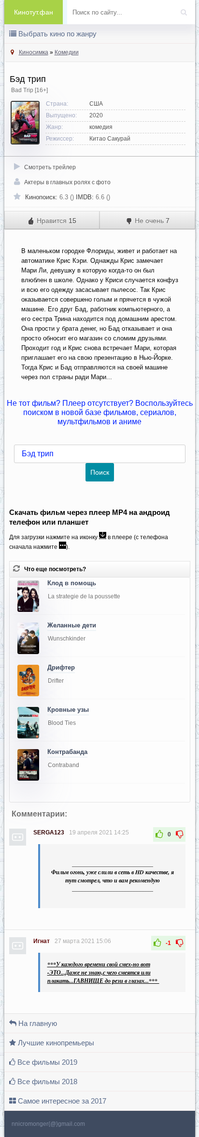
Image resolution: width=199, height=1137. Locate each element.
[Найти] (186, 9)
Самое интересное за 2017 (61, 1101)
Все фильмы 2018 (46, 1081)
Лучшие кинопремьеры (55, 1043)
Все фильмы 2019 (46, 1062)
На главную (36, 1023)
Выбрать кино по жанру (56, 34)
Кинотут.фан (33, 12)
